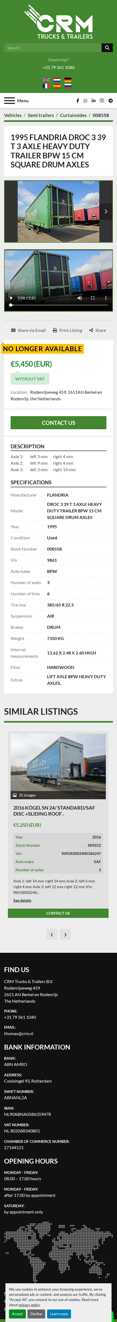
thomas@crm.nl (18, 1033)
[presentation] (51, 934)
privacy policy (29, 1305)
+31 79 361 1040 (59, 67)
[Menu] (9, 100)
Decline (36, 1314)
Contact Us (58, 422)
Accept (17, 1314)
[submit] (107, 47)
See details (22, 900)
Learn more (59, 1314)
